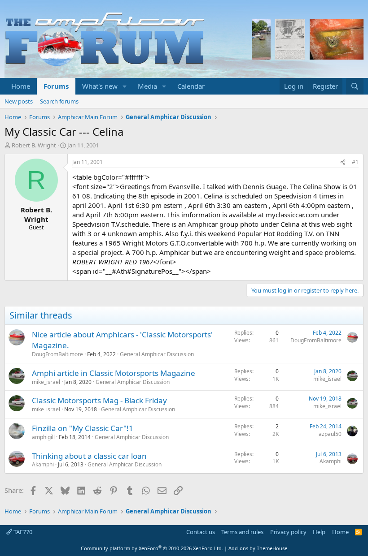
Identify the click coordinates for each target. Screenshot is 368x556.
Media (147, 86)
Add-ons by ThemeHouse (257, 548)
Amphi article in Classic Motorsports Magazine (113, 373)
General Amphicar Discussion (157, 354)
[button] (124, 86)
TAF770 (22, 532)
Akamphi (43, 464)
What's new (100, 86)
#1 (355, 162)
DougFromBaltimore (57, 354)
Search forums (59, 101)
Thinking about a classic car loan (89, 456)
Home (20, 86)
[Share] (343, 162)
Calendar (191, 86)
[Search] (355, 86)
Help (319, 532)
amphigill (43, 437)
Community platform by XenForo (152, 548)
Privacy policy (288, 532)
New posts (18, 101)
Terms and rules (242, 532)
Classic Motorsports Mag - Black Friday (99, 400)
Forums (56, 86)
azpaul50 (330, 434)
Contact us (200, 532)
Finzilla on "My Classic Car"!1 (82, 428)
